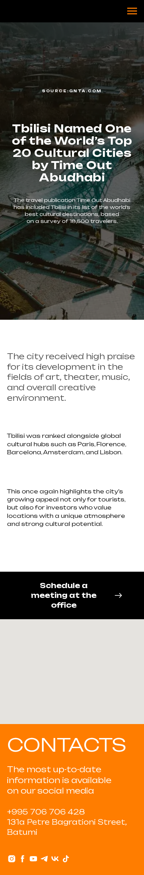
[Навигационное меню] (132, 11)
